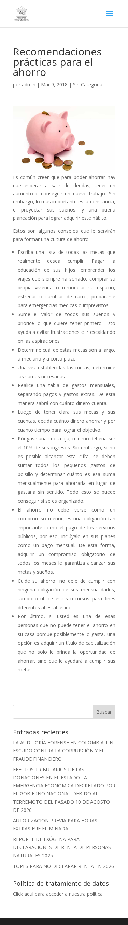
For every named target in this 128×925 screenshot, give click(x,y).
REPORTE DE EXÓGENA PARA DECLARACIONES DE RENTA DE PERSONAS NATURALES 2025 (62, 847)
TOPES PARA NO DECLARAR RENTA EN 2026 (63, 866)
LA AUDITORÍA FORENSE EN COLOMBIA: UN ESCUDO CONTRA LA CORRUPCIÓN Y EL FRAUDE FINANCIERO (63, 750)
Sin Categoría (87, 84)
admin (28, 84)
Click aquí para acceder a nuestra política (58, 893)
